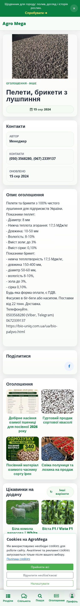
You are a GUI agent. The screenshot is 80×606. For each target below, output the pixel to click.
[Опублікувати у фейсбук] (69, 366)
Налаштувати (40, 583)
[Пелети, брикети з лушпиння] (40, 56)
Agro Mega (14, 23)
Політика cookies (18, 559)
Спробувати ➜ (36, 12)
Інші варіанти (59, 492)
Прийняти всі (40, 567)
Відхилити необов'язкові (40, 575)
